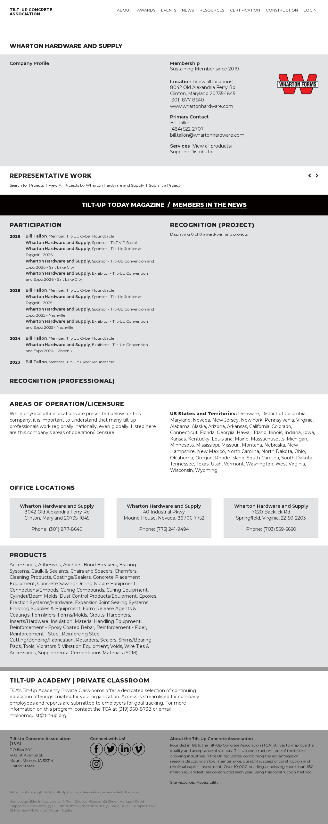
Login (310, 10)
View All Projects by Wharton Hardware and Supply (97, 185)
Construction (282, 10)
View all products (212, 146)
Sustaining (181, 69)
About (124, 10)
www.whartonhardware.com (201, 106)
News (188, 10)
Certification (245, 10)
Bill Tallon (180, 122)
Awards (146, 10)
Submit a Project (164, 185)
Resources (212, 10)
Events (168, 10)
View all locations (213, 82)
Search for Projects (27, 185)
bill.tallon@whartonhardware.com (207, 135)
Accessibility (208, 782)
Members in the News (210, 204)
